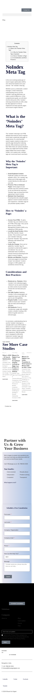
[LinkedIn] (5, 676)
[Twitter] (15, 676)
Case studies (22, 621)
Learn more (5, 379)
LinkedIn (5, 679)
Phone (6, 545)
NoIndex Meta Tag (12, 46)
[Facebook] (26, 676)
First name (7, 514)
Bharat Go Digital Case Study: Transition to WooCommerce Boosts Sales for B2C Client (27, 362)
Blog (3, 20)
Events (20, 623)
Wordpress (29, 352)
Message (6, 561)
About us (4, 618)
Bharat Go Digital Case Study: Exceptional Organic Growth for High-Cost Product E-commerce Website (16, 363)
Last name (7, 522)
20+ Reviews (12, 654)
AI (5, 352)
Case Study (14, 352)
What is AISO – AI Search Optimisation (6, 357)
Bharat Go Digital (11, 691)
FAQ (19, 626)
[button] (17, 14)
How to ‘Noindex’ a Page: (18, 56)
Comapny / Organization (11, 530)
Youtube (5, 686)
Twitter (15, 679)
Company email (9, 538)
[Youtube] (5, 683)
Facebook (25, 679)
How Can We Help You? (11, 553)
